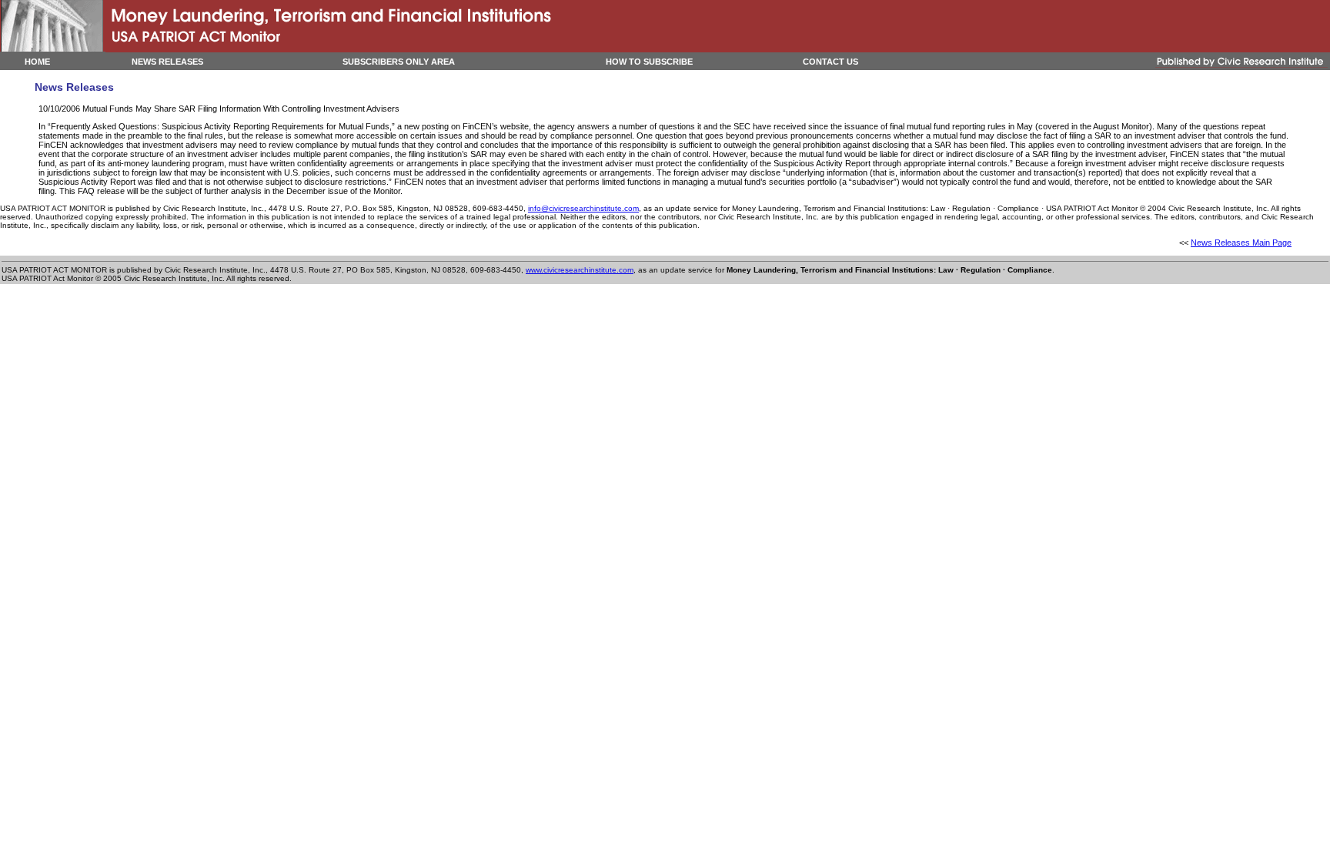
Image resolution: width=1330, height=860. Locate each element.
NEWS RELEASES (167, 61)
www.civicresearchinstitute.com (579, 270)
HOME (37, 61)
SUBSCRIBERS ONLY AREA (399, 61)
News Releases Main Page (1241, 242)
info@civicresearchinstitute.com (583, 208)
